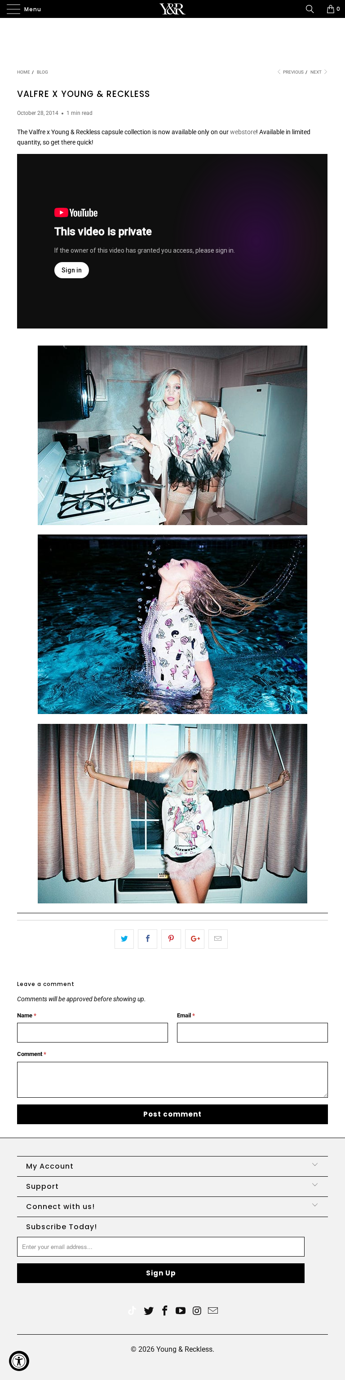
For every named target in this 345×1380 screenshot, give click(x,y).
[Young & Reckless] (172, 9)
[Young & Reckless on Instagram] (197, 1311)
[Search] (313, 9)
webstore (243, 132)
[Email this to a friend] (218, 938)
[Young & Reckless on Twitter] (132, 1311)
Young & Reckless (184, 1349)
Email (186, 1015)
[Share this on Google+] (194, 938)
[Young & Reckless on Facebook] (165, 1311)
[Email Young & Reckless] (213, 1311)
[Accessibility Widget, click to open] (19, 1361)
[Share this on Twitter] (124, 938)
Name (26, 1015)
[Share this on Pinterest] (171, 938)
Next (316, 72)
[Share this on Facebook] (147, 938)
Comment (31, 1054)
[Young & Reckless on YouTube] (181, 1311)
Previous (293, 72)
